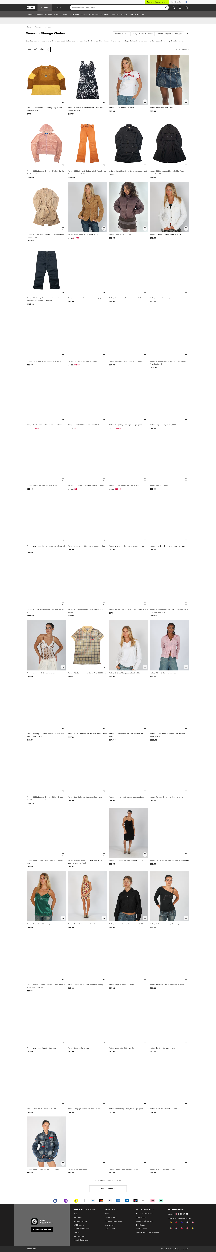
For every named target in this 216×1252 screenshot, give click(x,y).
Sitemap (77, 1232)
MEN (59, 7)
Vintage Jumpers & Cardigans (169, 33)
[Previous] (111, 34)
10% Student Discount (82, 1229)
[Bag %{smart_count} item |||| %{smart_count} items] (186, 7)
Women (38, 27)
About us (108, 1214)
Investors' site (109, 1225)
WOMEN (45, 7)
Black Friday (140, 1225)
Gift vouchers (141, 1217)
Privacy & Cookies (167, 1249)
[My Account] (174, 7)
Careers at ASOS (111, 1217)
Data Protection (79, 1236)
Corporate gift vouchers (144, 1221)
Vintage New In (122, 33)
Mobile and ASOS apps (144, 1214)
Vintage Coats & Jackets (142, 33)
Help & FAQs (176, 2)
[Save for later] (63, 102)
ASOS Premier (79, 1225)
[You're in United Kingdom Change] (186, 2)
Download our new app (157, 2)
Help (75, 1214)
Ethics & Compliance (81, 1240)
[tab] (31, 14)
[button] (171, 1222)
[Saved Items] (180, 7)
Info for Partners (141, 1229)
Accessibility (185, 1249)
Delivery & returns (80, 1221)
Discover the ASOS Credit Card (147, 1232)
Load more (108, 1188)
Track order (78, 1217)
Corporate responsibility (113, 1221)
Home (29, 27)
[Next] (187, 34)
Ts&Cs (177, 1249)
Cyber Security (110, 1229)
